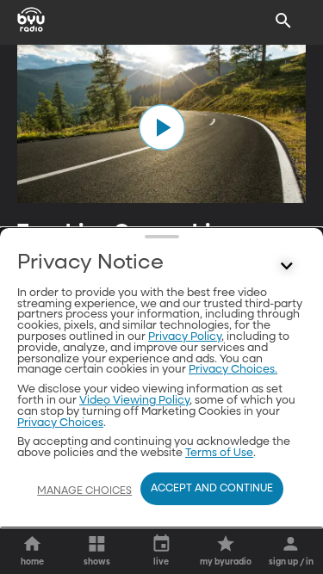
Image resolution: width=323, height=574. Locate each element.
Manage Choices (84, 491)
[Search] (283, 20)
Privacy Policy (184, 337)
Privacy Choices (60, 423)
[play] (162, 127)
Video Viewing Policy (134, 400)
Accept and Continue (212, 489)
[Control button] (286, 266)
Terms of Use (219, 453)
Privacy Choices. (233, 369)
